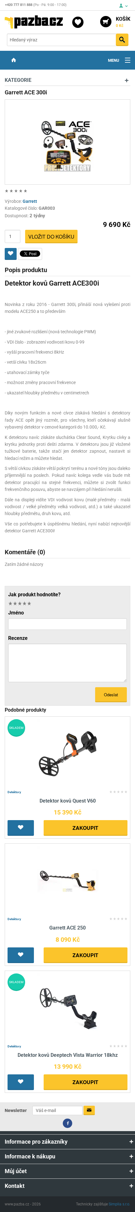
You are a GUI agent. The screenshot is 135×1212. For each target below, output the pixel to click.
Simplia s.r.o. (119, 1204)
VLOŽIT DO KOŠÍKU (51, 236)
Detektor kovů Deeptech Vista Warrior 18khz (68, 1055)
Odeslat (111, 695)
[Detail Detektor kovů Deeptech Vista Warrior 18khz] (67, 1007)
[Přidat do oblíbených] (11, 254)
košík (123, 22)
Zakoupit (85, 827)
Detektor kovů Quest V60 (68, 801)
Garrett (30, 201)
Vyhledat (122, 40)
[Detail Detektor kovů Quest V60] (67, 753)
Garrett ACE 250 (67, 928)
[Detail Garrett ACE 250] (67, 880)
